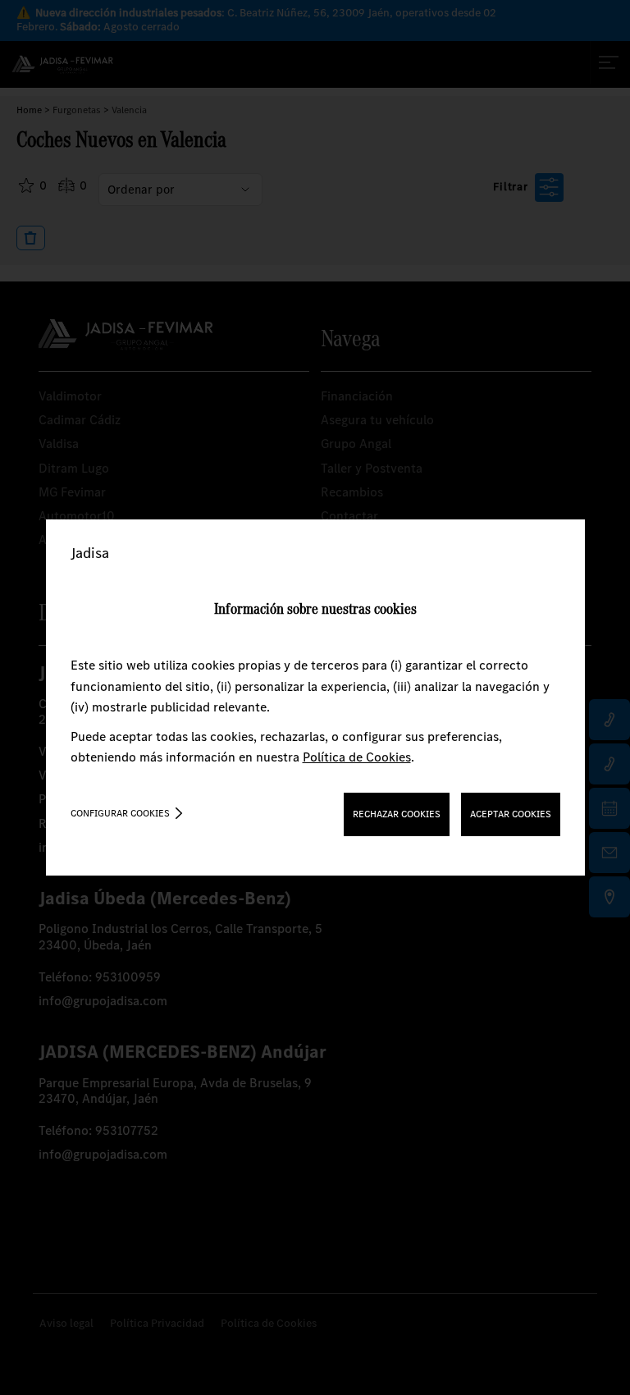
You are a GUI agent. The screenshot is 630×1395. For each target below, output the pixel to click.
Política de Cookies (357, 757)
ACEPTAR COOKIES (510, 814)
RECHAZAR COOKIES (397, 814)
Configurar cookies (120, 813)
